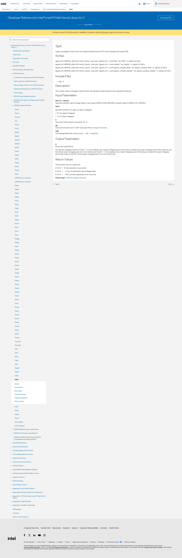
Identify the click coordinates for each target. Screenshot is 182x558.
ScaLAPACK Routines (20, 443)
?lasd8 (17, 280)
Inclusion (103, 528)
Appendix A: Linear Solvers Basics (24, 488)
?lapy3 (17, 197)
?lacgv (17, 109)
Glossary (16, 513)
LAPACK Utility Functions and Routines (26, 429)
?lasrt (16, 303)
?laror (16, 231)
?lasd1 (17, 254)
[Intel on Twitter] (29, 536)
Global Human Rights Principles (153, 547)
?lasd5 (17, 269)
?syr (16, 121)
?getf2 (17, 147)
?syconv (17, 117)
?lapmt (17, 189)
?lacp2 (17, 414)
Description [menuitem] (18, 391)
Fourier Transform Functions (22, 462)
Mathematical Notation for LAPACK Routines (28, 89)
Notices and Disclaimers (21, 517)
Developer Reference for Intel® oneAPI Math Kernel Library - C (28, 46)
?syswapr (18, 341)
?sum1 (17, 128)
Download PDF (166, 18)
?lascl (16, 246)
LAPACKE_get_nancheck (23, 182)
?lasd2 (17, 258)
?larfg (16, 208)
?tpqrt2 (17, 368)
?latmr (17, 334)
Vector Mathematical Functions (23, 454)
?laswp (17, 307)
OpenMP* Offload (19, 66)
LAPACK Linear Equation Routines (25, 96)
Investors (66, 528)
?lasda (17, 288)
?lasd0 (17, 250)
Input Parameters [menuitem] (20, 394)
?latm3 (17, 319)
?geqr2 (17, 136)
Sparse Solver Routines (20, 447)
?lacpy (17, 155)
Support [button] (26, 4)
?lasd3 (17, 261)
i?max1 (17, 125)
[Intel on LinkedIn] (34, 536)
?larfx (16, 216)
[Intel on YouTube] (39, 536)
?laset (17, 300)
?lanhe (17, 170)
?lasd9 (17, 284)
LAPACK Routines (18, 73)
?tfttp (16, 360)
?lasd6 (17, 273)
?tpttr (16, 379)
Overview (16, 62)
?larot (16, 235)
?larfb (16, 204)
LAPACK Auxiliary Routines (22, 105)
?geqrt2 (17, 140)
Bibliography (17, 509)
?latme (17, 330)
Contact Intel (45, 528)
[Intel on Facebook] (24, 536)
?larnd (17, 223)
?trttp (16, 410)
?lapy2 (17, 193)
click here (104, 32)
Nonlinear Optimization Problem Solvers (26, 473)
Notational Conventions (20, 58)
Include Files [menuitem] (19, 387)
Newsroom (57, 528)
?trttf (16, 407)
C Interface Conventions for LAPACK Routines (29, 77)
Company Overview (31, 528)
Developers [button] (51, 4)
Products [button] (15, 4)
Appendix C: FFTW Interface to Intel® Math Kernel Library (29, 497)
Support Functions (19, 477)
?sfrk (16, 349)
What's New (17, 55)
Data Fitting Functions (20, 485)
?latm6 (17, 326)
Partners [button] (64, 4)
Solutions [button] (38, 4)
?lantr (16, 174)
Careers (75, 528)
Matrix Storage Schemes (97, 128)
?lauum (17, 338)
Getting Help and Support (21, 51)
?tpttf (16, 376)
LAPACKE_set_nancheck (23, 178)
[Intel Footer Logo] (12, 538)
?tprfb (17, 372)
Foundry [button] (75, 4)
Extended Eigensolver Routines (23, 450)
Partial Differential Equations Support (25, 469)
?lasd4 (17, 265)
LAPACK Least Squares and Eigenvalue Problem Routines (29, 101)
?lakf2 (17, 159)
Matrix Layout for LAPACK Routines (25, 81)
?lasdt (17, 296)
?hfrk (16, 353)
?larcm (17, 418)
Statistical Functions (19, 458)
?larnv (17, 227)
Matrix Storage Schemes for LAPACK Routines (29, 85)
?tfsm (16, 357)
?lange (17, 163)
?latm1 (17, 311)
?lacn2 (17, 151)
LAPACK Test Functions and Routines (26, 433)
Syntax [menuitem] (17, 384)
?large (17, 220)
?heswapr (18, 345)
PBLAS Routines (18, 466)
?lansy (17, 166)
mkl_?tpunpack (20, 426)
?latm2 (17, 315)
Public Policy (114, 528)
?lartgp (17, 239)
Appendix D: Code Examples (22, 501)
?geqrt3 (17, 144)
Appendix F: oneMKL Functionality (24, 505)
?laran (17, 201)
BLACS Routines (18, 481)
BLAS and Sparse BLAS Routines (23, 70)
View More (88, 25)
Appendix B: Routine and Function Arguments (27, 492)
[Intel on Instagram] (44, 536)
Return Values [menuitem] (19, 401)
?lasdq (17, 292)
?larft (16, 212)
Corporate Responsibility (89, 528)
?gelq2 (17, 132)
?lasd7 (17, 277)
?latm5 (17, 322)
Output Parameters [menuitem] (21, 398)
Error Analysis (18, 93)
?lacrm (17, 113)
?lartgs (17, 242)
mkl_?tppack (19, 422)
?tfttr (16, 364)
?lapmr (17, 185)
